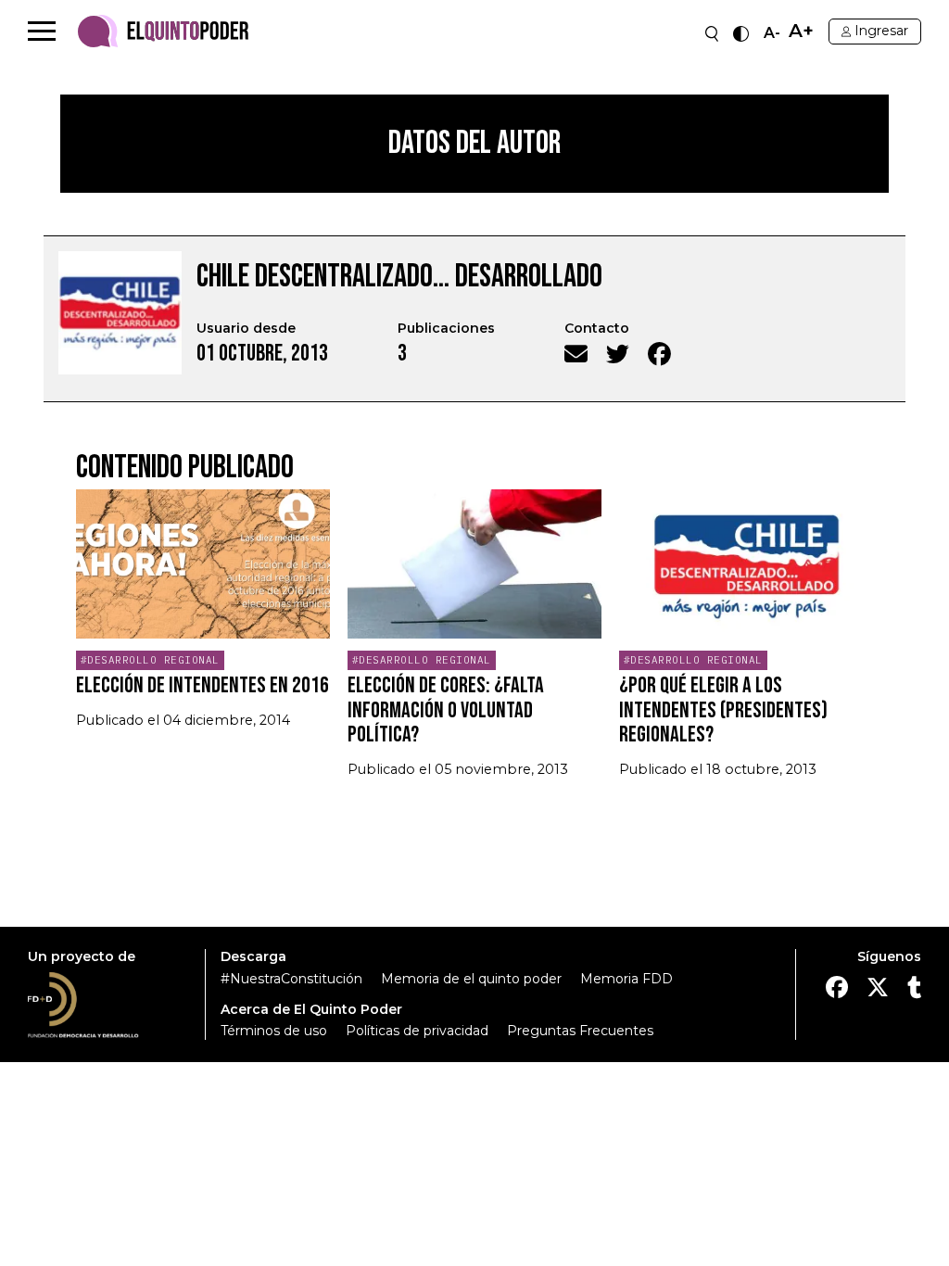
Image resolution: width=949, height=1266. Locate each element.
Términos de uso (274, 1030)
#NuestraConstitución (291, 978)
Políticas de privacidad (417, 1030)
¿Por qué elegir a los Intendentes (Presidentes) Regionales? (723, 710)
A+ (801, 31)
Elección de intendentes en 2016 (202, 685)
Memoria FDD (626, 978)
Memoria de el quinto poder (471, 978)
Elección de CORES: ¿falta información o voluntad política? (446, 710)
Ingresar (881, 30)
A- (772, 33)
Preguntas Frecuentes (580, 1030)
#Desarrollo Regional (150, 659)
